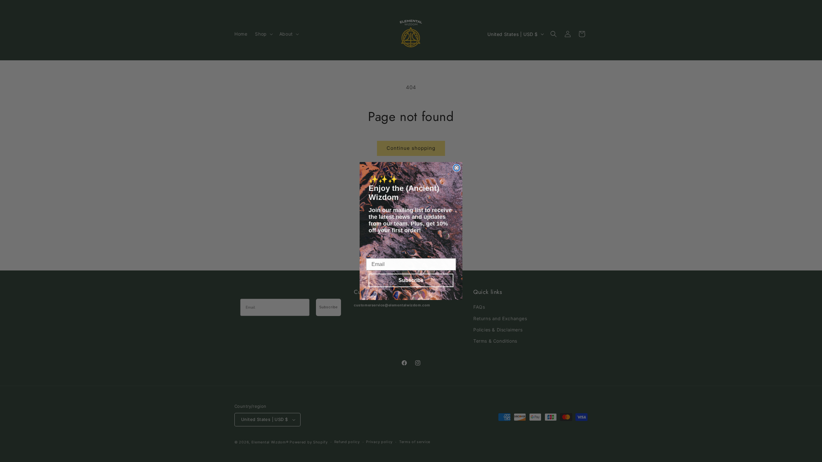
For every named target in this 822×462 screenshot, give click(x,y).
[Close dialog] (456, 168)
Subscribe (411, 280)
